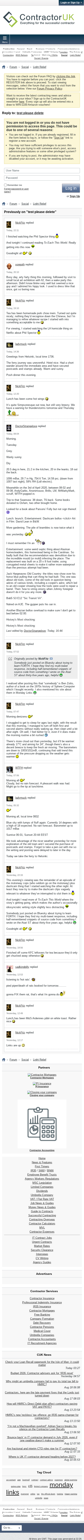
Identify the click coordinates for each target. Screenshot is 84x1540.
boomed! (26, 1480)
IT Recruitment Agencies (42, 1343)
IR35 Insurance (42, 1306)
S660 (42, 1170)
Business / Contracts (45, 49)
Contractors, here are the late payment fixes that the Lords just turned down (42, 1394)
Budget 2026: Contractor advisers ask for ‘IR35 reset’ (42, 1373)
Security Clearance (42, 1250)
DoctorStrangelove (26, 426)
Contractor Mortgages (42, 1310)
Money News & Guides (42, 1207)
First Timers (42, 1166)
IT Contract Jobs (42, 1237)
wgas (46, 1498)
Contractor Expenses (42, 1231)
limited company (41, 1486)
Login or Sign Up (70, 2)
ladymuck (21, 344)
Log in (70, 188)
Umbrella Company (42, 1195)
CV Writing (42, 1258)
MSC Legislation (42, 1182)
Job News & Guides (42, 1203)
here (21, 101)
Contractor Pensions (42, 1326)
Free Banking (42, 1314)
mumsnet (25, 1494)
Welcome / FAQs (49, 55)
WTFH (19, 767)
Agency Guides (42, 1262)
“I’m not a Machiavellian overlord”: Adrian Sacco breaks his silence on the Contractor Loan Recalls (42, 1428)
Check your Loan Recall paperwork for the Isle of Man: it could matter (42, 1363)
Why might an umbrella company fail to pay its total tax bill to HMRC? (42, 1383)
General (20, 49)
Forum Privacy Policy (49, 88)
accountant (11, 1480)
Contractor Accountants (42, 1339)
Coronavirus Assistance (69, 49)
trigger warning (71, 1494)
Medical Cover (42, 1330)
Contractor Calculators (42, 1223)
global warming (70, 1480)
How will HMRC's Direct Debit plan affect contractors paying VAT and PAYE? (42, 1405)
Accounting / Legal (11, 52)
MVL (42, 1227)
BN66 (50, 1170)
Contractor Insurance (42, 1298)
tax (38, 1494)
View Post (51, 659)
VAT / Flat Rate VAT (42, 1199)
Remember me (14, 185)
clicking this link (65, 76)
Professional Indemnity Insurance (42, 1302)
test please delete (30, 113)
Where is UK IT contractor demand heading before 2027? (42, 1456)
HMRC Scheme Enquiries (55, 52)
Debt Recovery (42, 1322)
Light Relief (75, 55)
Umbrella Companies (32, 52)
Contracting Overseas (42, 1219)
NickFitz (20, 222)
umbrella (38, 1498)
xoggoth (20, 264)
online (32, 1494)
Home (42, 1158)
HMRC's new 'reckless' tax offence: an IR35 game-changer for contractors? (42, 1416)
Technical (35, 55)
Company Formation (42, 1318)
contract (34, 1480)
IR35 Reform (22, 55)
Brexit (29, 49)
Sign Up (59, 137)
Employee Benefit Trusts (42, 1174)
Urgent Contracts (42, 1241)
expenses (59, 1480)
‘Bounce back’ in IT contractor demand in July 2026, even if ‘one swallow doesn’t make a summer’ (42, 1439)
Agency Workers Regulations (42, 1178)
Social (64, 55)
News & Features (42, 1162)
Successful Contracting (42, 1215)
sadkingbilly (22, 966)
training (60, 1494)
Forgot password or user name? (16, 190)
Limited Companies (42, 1186)
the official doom (48, 1494)
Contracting (8, 49)
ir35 (30, 1486)
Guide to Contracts (42, 1211)
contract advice (46, 1480)
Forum (13, 66)
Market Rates (42, 1245)
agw (19, 1480)
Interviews (42, 1254)
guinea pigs (16, 1486)
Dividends (42, 1190)
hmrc (24, 1486)
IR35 (33, 1170)
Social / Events (41, 58)
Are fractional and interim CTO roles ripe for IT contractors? (42, 1448)
